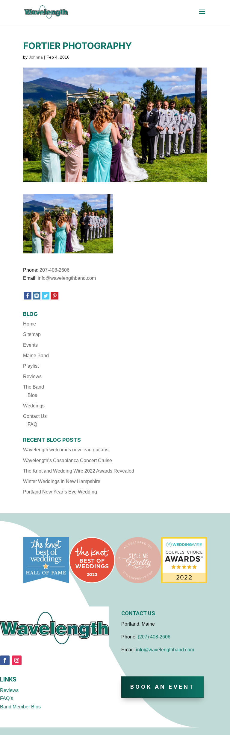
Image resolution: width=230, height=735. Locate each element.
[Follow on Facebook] (5, 660)
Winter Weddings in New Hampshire (61, 481)
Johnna (36, 57)
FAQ (32, 424)
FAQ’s (6, 698)
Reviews (32, 376)
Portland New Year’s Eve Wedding (60, 491)
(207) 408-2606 (154, 636)
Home (29, 323)
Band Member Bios (20, 706)
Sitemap (32, 334)
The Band (33, 386)
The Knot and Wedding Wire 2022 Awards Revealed (78, 470)
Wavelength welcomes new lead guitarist (66, 449)
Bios (32, 395)
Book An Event (162, 687)
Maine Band (36, 355)
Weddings (34, 405)
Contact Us (35, 416)
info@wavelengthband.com (67, 278)
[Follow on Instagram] (17, 660)
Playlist (31, 366)
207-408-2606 (54, 270)
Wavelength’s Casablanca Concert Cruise (67, 460)
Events (30, 345)
